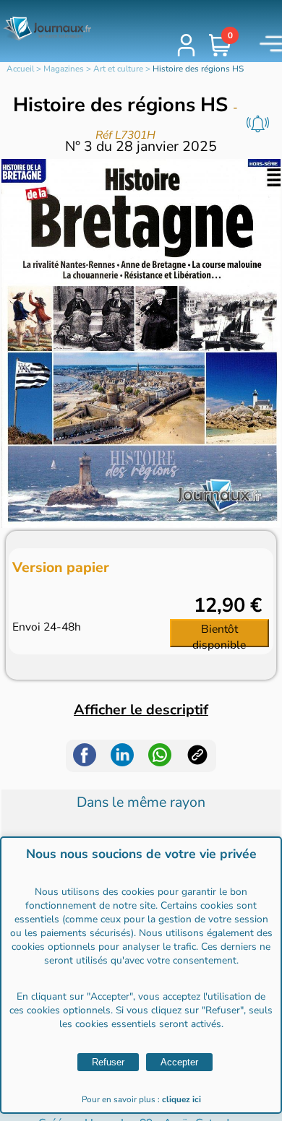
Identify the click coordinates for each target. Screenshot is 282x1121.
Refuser (108, 1062)
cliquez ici (181, 1099)
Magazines (63, 68)
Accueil (20, 68)
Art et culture (118, 68)
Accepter (179, 1062)
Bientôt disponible (219, 634)
